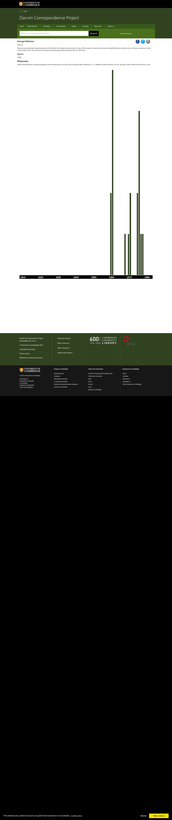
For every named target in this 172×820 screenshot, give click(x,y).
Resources (98, 26)
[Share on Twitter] (143, 42)
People (74, 26)
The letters (46, 26)
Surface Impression (35, 358)
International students (61, 379)
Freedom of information (27, 385)
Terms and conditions (26, 387)
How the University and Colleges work (100, 373)
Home (21, 11)
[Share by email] (148, 42)
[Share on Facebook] (138, 42)
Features (125, 376)
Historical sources (63, 338)
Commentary (61, 26)
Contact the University (26, 381)
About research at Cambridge (132, 384)
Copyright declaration (27, 349)
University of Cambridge (30, 345)
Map (89, 379)
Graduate (57, 376)
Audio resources (63, 343)
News (90, 381)
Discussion (126, 379)
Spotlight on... (127, 381)
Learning (85, 26)
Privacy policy (25, 353)
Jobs (89, 387)
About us (111, 26)
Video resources (63, 348)
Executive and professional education (66, 384)
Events (90, 384)
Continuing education (61, 381)
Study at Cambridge (61, 369)
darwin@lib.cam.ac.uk (28, 341)
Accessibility (23, 383)
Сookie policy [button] (76, 816)
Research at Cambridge (131, 369)
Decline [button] (144, 816)
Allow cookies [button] (159, 816)
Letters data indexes (64, 353)
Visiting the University (95, 376)
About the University (95, 369)
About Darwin (32, 26)
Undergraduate (59, 373)
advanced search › (126, 33)
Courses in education (61, 387)
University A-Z (24, 379)
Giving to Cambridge (94, 390)
